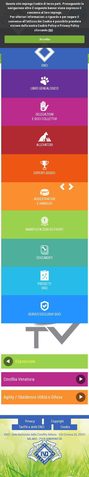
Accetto (44, 39)
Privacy (30, 421)
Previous (62, 186)
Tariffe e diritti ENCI (31, 427)
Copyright (57, 421)
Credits (65, 427)
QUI (50, 30)
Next (71, 186)
